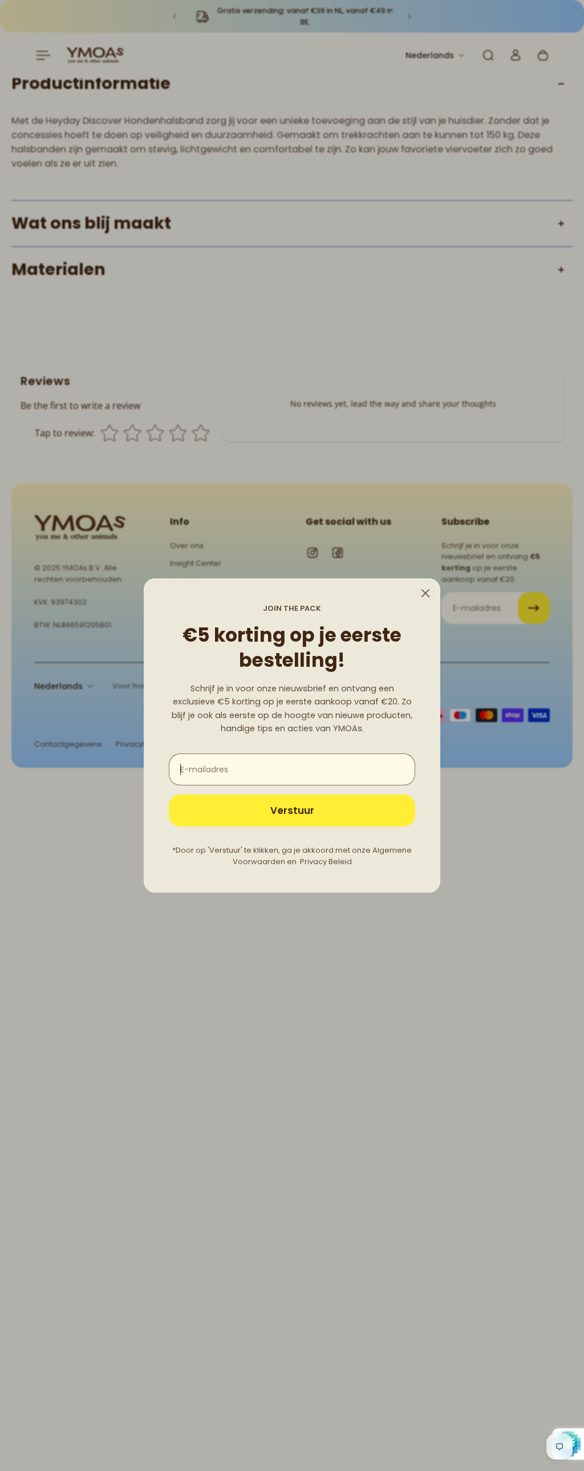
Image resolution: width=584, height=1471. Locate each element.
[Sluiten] (425, 593)
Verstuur (292, 810)
